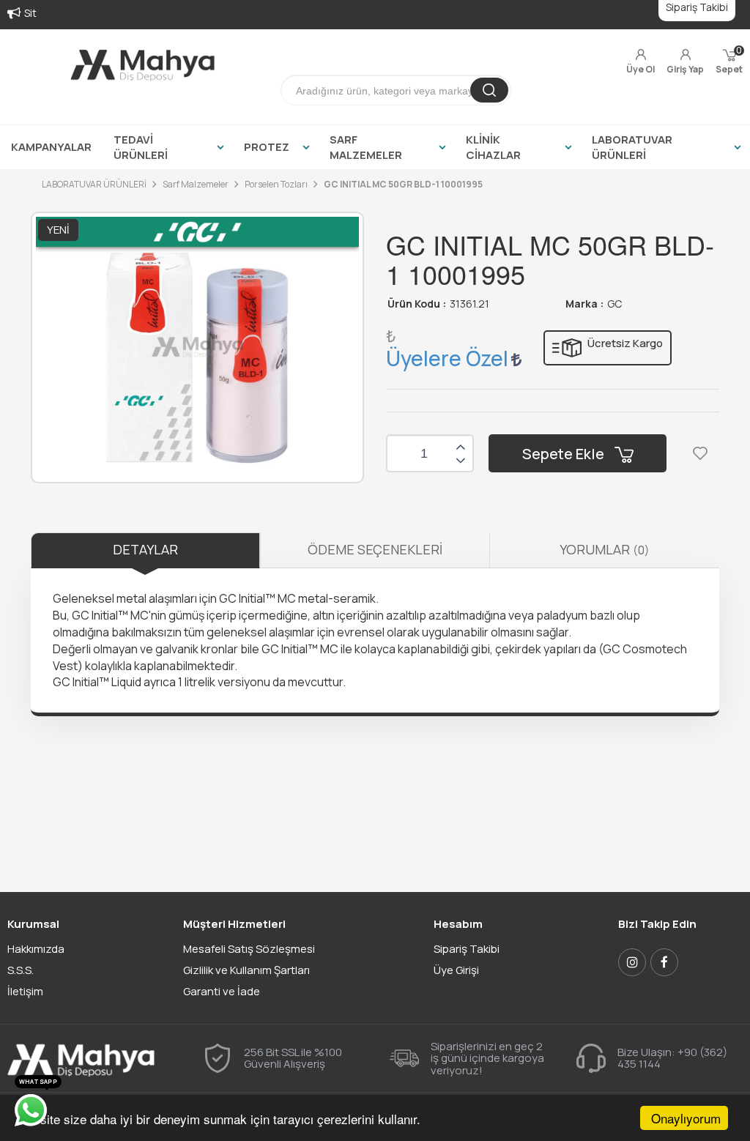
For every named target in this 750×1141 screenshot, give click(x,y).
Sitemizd (45, 13)
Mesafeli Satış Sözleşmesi (249, 948)
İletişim (25, 991)
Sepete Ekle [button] (564, 454)
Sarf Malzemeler (196, 184)
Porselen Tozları (276, 184)
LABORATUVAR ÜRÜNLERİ (632, 147)
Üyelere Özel (447, 358)
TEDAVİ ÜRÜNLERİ (141, 147)
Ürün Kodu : (416, 304)
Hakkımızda (35, 948)
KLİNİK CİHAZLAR (493, 147)
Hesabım (458, 924)
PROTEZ (266, 147)
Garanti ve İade (221, 991)
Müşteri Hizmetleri (234, 924)
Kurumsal (33, 924)
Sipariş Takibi (467, 948)
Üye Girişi (456, 970)
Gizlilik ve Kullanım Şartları (246, 970)
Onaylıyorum (686, 1118)
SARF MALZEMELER (366, 147)
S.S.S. (20, 970)
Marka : (584, 304)
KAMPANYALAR (51, 147)
